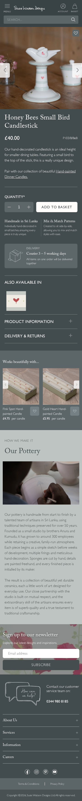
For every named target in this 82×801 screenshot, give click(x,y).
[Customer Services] (23, 694)
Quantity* (15, 197)
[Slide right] (77, 70)
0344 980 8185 (57, 701)
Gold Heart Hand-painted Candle (54, 411)
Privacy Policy (57, 783)
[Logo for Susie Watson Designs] (29, 8)
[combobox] (41, 20)
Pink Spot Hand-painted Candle (13, 411)
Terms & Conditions (28, 783)
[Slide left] (5, 70)
